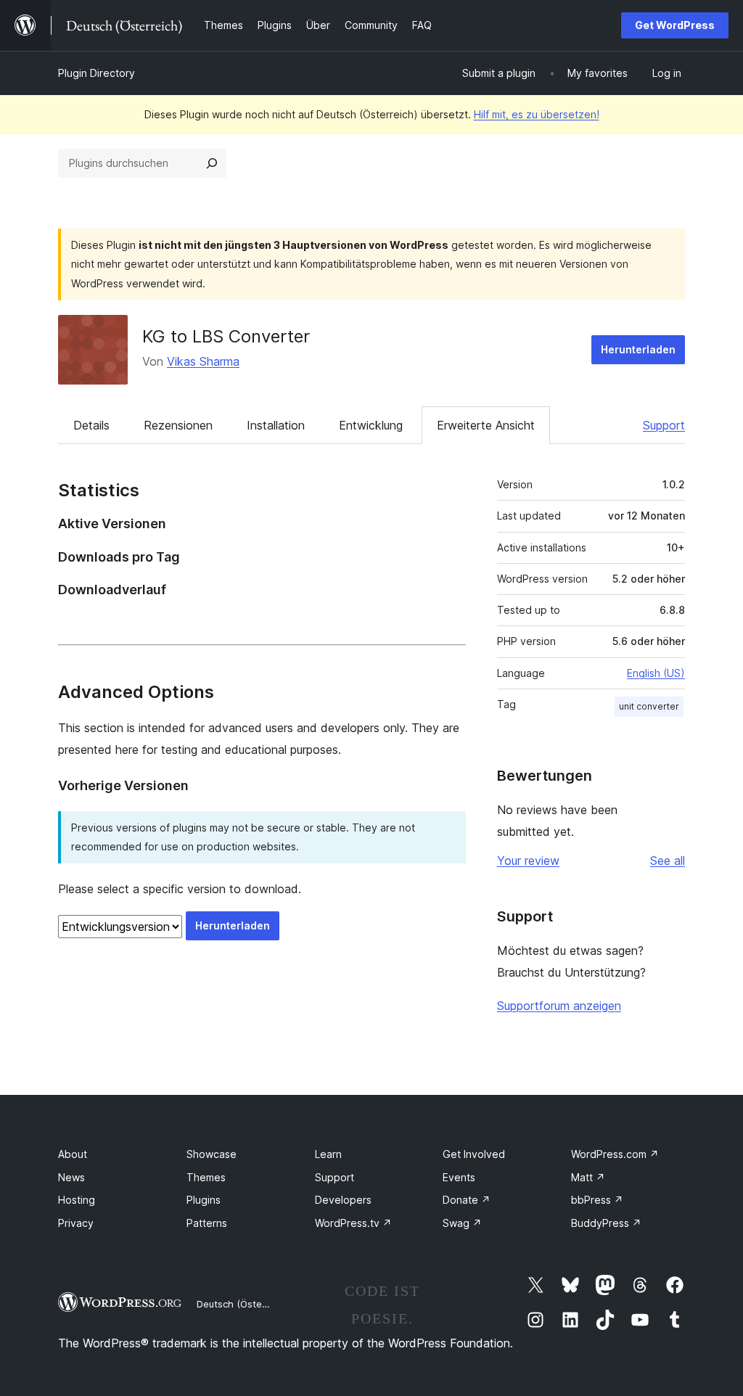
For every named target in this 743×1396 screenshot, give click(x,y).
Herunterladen (638, 349)
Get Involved (474, 1154)
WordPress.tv (353, 1223)
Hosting (76, 1200)
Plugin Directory (96, 73)
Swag (462, 1223)
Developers (343, 1200)
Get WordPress (675, 25)
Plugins (203, 1200)
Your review (528, 860)
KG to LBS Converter (226, 336)
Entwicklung (371, 425)
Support (664, 425)
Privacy (76, 1223)
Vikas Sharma (203, 361)
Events (459, 1177)
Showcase (211, 1154)
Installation (276, 425)
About (72, 1154)
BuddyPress (606, 1223)
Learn (328, 1154)
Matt (588, 1177)
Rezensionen (178, 425)
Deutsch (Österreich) (244, 1304)
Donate (466, 1200)
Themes (206, 1177)
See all (667, 860)
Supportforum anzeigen (559, 1005)
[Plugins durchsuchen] (211, 163)
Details (91, 425)
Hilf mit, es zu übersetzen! (536, 114)
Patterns (206, 1223)
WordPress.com (615, 1154)
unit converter (649, 706)
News (71, 1177)
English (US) (656, 673)
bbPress (597, 1200)
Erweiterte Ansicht (486, 425)
